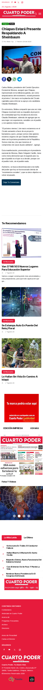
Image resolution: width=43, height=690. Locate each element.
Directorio (5, 628)
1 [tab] (14, 473)
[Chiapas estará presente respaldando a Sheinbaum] (21, 60)
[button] (21, 462)
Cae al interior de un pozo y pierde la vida (23, 568)
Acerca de (5, 617)
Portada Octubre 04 (7, 476)
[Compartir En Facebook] (4, 81)
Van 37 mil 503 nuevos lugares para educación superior (20, 268)
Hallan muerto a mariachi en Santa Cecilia (22, 554)
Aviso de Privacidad (9, 635)
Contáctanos (6, 610)
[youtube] (15, 2)
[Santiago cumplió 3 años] (21, 506)
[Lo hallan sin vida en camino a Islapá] (21, 353)
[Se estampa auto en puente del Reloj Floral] (21, 302)
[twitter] (18, 2)
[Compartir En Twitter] (9, 81)
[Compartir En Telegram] (19, 81)
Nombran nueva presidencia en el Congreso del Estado (21, 575)
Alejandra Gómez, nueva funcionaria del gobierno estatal (23, 561)
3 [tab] (24, 473)
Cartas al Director (8, 639)
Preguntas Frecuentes (10, 621)
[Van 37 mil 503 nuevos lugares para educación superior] (21, 243)
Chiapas (5, 24)
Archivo (5, 625)
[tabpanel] (21, 456)
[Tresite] (15, 679)
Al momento (8, 262)
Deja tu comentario (11, 182)
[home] (19, 13)
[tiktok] (22, 2)
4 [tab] (28, 473)
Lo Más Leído (10, 537)
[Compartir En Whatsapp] (14, 81)
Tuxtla (12, 24)
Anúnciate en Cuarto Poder (12, 613)
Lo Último (28, 537)
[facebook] (12, 2)
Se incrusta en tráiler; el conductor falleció (22, 547)
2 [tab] (19, 473)
